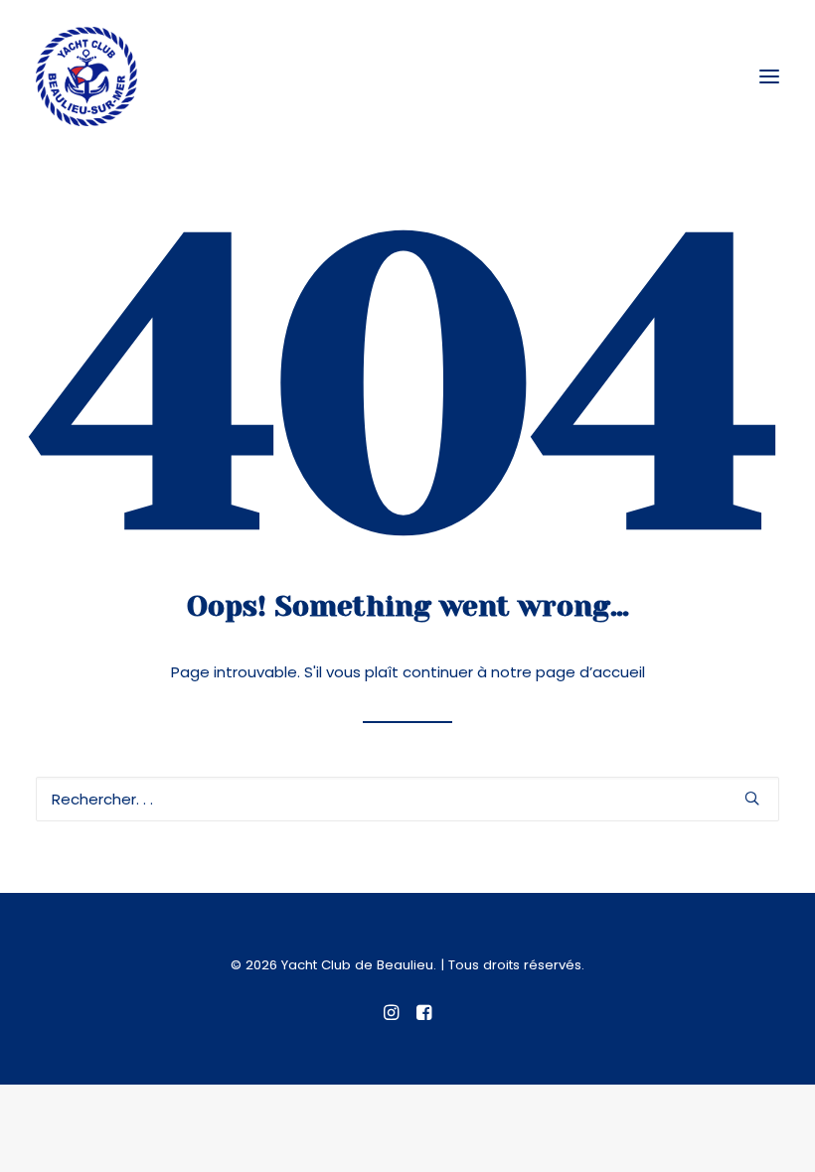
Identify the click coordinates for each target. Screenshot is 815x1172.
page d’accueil (590, 671)
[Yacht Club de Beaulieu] (86, 76)
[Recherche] (407, 799)
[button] (769, 76)
